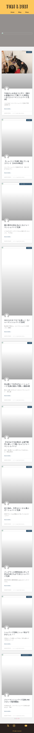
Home (12, 12)
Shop (27, 12)
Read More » (7, 109)
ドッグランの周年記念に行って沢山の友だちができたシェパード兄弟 (16, 574)
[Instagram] (14, 725)
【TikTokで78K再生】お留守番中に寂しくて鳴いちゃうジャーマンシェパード (16, 444)
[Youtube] (26, 725)
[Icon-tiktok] (20, 725)
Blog (19, 12)
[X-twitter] (8, 725)
